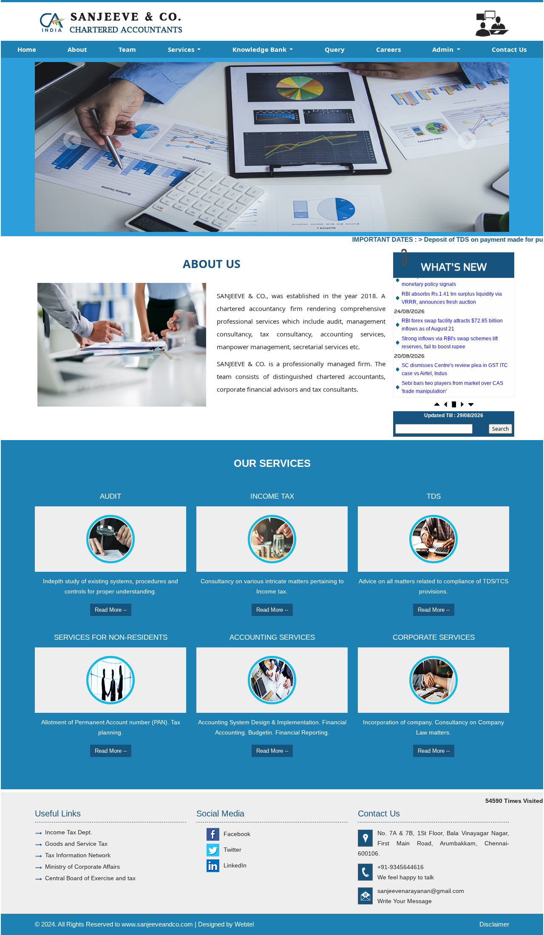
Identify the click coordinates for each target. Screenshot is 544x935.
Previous (72, 140)
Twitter (232, 849)
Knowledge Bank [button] (260, 49)
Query (335, 49)
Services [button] (182, 49)
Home (26, 49)
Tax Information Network (77, 855)
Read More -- (111, 610)
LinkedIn (235, 865)
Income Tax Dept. (68, 832)
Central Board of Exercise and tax (90, 878)
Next (467, 140)
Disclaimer (494, 924)
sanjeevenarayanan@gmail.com (420, 890)
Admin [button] (443, 49)
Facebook (237, 833)
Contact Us (509, 49)
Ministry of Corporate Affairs (82, 866)
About (77, 49)
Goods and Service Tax (76, 843)
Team (127, 49)
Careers (388, 49)
